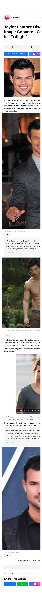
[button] (13, 47)
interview (31, 106)
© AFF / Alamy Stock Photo (11, 552)
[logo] (12, 17)
